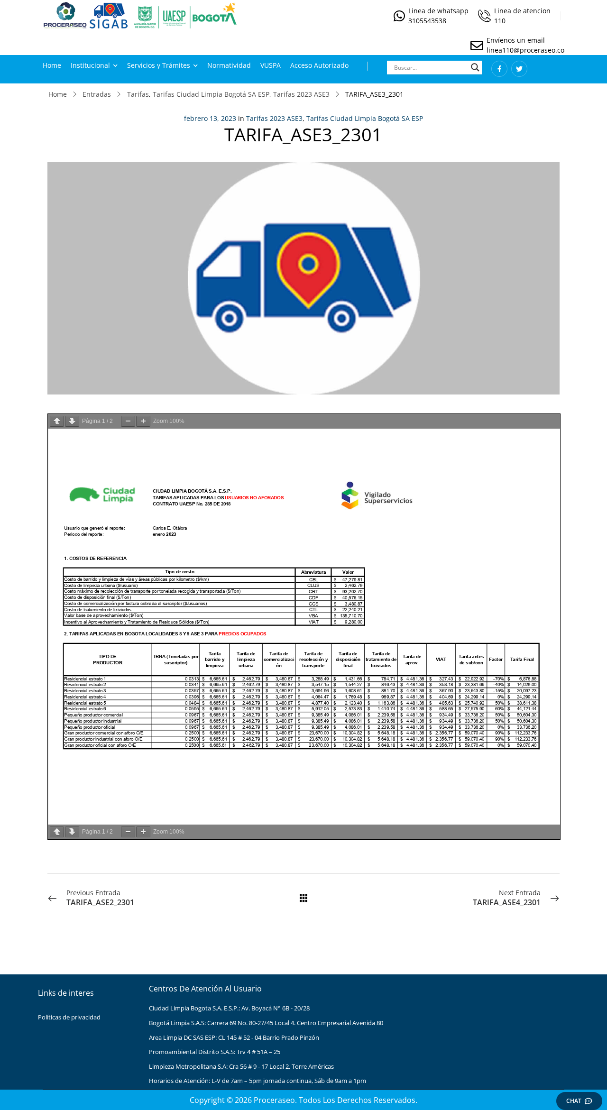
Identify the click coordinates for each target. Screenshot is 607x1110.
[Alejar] (128, 421)
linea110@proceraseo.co (525, 50)
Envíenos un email (516, 40)
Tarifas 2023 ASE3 (301, 94)
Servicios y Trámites (158, 65)
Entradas (97, 94)
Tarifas (138, 94)
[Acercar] (143, 421)
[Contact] (401, 15)
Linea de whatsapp (438, 10)
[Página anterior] (57, 421)
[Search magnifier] (475, 67)
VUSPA (270, 65)
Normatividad (229, 65)
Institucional (90, 65)
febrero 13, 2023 (210, 118)
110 (500, 20)
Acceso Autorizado (319, 65)
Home (52, 65)
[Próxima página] (72, 421)
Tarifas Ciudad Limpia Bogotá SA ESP (211, 94)
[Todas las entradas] (303, 898)
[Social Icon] (499, 69)
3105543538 (427, 20)
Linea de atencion (522, 10)
